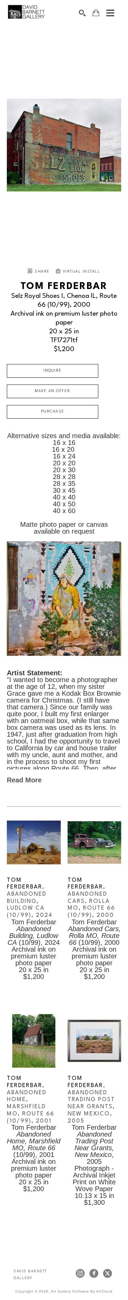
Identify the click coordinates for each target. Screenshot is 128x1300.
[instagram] (80, 1273)
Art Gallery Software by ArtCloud (82, 1291)
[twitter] (107, 1273)
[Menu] (110, 13)
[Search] (82, 13)
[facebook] (93, 1273)
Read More (24, 780)
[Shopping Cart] (96, 13)
